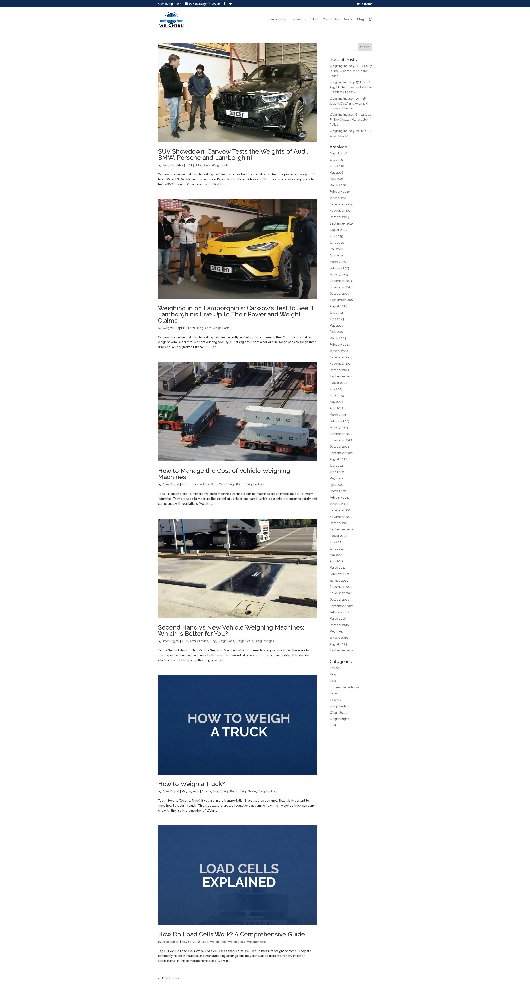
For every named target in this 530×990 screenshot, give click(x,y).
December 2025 (341, 204)
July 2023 (336, 389)
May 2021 (336, 554)
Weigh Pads (220, 165)
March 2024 (338, 338)
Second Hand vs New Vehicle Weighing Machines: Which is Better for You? (231, 630)
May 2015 (336, 631)
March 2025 (338, 261)
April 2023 (336, 408)
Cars (207, 165)
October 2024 (339, 293)
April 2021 (336, 561)
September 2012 (341, 650)
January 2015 (339, 637)
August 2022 (338, 459)
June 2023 (337, 395)
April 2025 (336, 255)
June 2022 (337, 472)
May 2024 (336, 325)
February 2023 (340, 421)
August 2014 (338, 644)
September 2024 (342, 300)
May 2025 (336, 249)
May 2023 (336, 402)
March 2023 (338, 414)
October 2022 (339, 446)
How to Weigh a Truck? (191, 783)
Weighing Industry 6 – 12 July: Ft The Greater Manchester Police (350, 119)
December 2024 (341, 280)
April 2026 (337, 178)
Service (297, 19)
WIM (333, 725)
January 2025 (339, 274)
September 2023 (341, 376)
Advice (205, 484)
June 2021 (337, 548)
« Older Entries (168, 978)
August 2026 (338, 153)
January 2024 (339, 351)
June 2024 (337, 319)
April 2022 (336, 485)
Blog (360, 19)
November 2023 (341, 363)
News (348, 19)
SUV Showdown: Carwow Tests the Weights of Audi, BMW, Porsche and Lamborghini (233, 154)
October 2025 (339, 217)
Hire (315, 19)
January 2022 (339, 504)
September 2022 (341, 453)
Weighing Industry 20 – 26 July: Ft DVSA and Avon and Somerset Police (349, 103)
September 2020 (342, 606)
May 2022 (336, 478)
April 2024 (337, 331)
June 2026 (337, 166)
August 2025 (338, 230)
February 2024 (340, 344)
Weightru (168, 165)
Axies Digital (170, 484)
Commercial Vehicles (344, 687)
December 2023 (341, 357)
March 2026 (338, 185)
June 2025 (337, 242)
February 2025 (340, 268)
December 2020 (341, 586)
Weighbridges (254, 484)
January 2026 (339, 198)
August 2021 (338, 535)
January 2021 (339, 580)
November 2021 (341, 516)
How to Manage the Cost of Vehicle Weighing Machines (224, 474)
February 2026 (340, 191)
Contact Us (331, 19)
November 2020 (341, 593)
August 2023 (338, 382)
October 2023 (339, 370)
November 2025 (341, 210)
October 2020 (339, 599)
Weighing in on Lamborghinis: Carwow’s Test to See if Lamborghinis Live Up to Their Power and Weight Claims (236, 314)
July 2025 (336, 236)
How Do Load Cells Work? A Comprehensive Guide (231, 934)
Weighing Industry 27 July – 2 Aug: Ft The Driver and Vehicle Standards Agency (351, 87)
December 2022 (341, 433)
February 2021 (339, 574)
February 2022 (340, 497)
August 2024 (338, 306)
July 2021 (336, 542)
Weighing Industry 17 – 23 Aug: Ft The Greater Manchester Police (351, 71)
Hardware (275, 19)
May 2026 (336, 172)
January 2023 (339, 427)
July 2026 (336, 159)
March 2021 (338, 567)
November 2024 (341, 287)
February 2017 (339, 612)
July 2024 (336, 312)
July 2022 (336, 465)
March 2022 (338, 491)
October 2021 (339, 523)
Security (335, 700)
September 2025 (341, 223)
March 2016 (338, 618)
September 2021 (341, 529)
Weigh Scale (244, 641)
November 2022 (341, 440)
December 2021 (341, 510)
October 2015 (339, 625)
